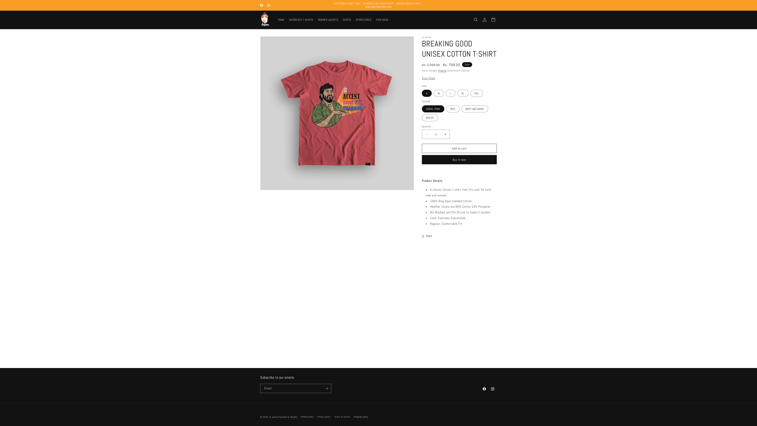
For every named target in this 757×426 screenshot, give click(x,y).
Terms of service (342, 416)
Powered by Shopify (288, 417)
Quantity (426, 126)
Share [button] (429, 236)
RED (452, 109)
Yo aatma (273, 417)
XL (462, 93)
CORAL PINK (433, 109)
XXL (477, 93)
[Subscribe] (326, 388)
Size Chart (428, 78)
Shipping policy (361, 416)
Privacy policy (324, 416)
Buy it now (459, 160)
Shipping (442, 70)
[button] (476, 19)
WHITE (430, 118)
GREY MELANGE (474, 109)
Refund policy (307, 416)
